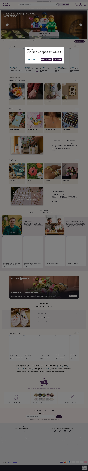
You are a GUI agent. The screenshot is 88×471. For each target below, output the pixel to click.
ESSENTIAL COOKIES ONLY (46, 59)
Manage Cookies (31, 59)
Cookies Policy (31, 54)
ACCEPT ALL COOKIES (57, 59)
